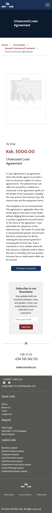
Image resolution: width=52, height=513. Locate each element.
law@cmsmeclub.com (26, 367)
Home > (6, 45)
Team (4, 411)
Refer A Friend (8, 434)
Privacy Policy (9, 495)
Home (4, 404)
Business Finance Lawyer (13, 451)
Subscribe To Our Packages (14, 431)
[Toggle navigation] (47, 4)
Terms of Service (25, 495)
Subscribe (26, 327)
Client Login (7, 427)
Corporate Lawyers (10, 454)
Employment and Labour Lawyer (16, 464)
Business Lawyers (10, 448)
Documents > (20, 45)
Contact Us (7, 414)
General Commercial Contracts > (21, 48)
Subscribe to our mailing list (19, 386)
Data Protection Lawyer (12, 458)
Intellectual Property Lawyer (14, 471)
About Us (6, 407)
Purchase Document (26, 268)
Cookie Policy (41, 495)
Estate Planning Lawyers (13, 468)
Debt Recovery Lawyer (12, 461)
